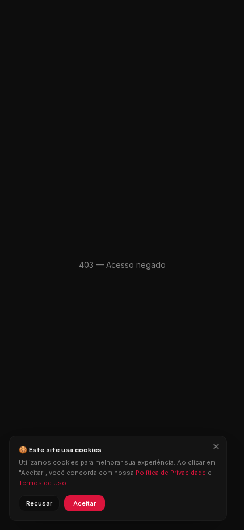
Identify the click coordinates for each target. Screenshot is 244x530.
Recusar (39, 503)
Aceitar (84, 503)
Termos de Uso (42, 483)
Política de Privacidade (171, 473)
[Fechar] (216, 446)
